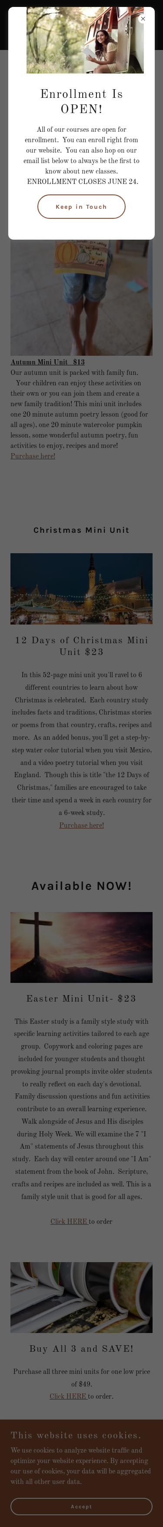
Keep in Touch (81, 207)
